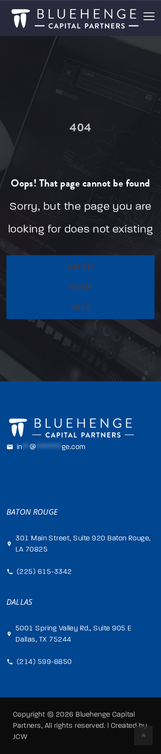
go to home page (80, 287)
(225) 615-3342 (44, 572)
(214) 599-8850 (44, 662)
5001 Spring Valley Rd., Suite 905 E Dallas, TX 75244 (73, 633)
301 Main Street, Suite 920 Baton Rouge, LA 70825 (83, 543)
